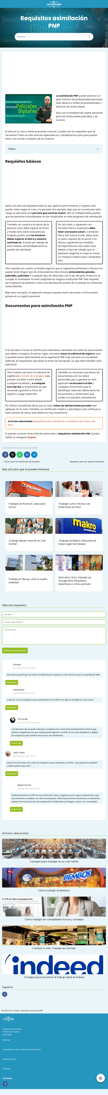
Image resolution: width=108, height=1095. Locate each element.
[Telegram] (34, 454)
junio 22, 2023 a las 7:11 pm (24, 693)
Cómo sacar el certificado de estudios (22, 461)
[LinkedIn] (27, 454)
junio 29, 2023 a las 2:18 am (24, 668)
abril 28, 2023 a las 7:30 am (24, 756)
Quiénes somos (9, 1059)
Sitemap (6, 1040)
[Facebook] (5, 454)
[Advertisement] (54, 74)
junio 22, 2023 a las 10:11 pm (29, 722)
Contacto (7, 1069)
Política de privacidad (12, 1029)
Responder (12, 682)
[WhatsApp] (20, 454)
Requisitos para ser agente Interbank (87, 461)
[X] (12, 454)
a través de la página (31, 376)
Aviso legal (7, 1034)
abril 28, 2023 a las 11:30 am (29, 788)
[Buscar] (88, 35)
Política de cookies (11, 1032)
